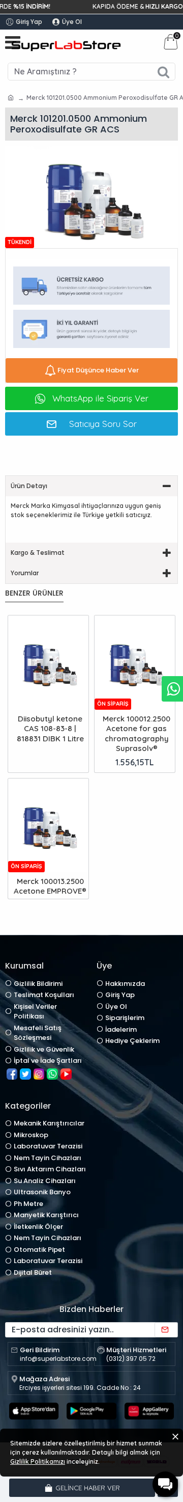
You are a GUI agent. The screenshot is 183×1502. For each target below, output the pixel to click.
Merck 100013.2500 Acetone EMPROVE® (50, 886)
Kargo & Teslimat (38, 552)
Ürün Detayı (29, 485)
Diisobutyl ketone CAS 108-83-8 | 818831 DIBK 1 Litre (50, 728)
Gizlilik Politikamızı (37, 1461)
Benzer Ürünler (34, 593)
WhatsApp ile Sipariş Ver (100, 398)
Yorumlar (25, 573)
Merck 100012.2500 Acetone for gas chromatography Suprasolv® (136, 734)
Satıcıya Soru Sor (103, 423)
